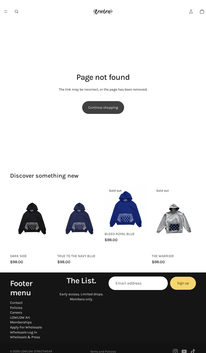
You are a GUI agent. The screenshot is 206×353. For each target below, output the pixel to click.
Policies (16, 307)
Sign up (183, 283)
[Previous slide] (15, 218)
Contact (16, 303)
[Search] (16, 11)
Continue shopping (103, 107)
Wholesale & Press (25, 337)
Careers (16, 312)
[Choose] (46, 243)
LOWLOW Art (20, 317)
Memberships (21, 322)
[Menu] (6, 11)
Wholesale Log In (23, 332)
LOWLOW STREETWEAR (36, 351)
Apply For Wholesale (26, 327)
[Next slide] (48, 218)
